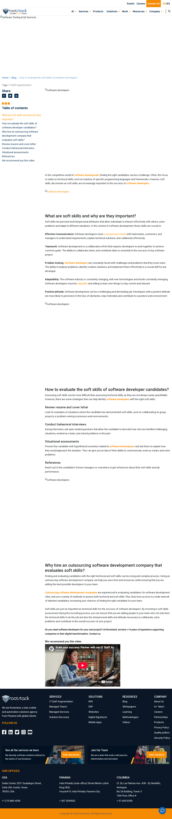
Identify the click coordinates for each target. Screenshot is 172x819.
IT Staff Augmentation (61, 701)
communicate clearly (114, 234)
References (8, 156)
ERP (91, 706)
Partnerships (161, 717)
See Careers (156, 754)
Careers (141, 3)
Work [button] (125, 11)
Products (98, 11)
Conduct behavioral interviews (18, 148)
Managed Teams (58, 706)
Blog (14, 77)
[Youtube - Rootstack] (30, 730)
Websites (94, 711)
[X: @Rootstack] (17, 730)
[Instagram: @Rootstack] (23, 730)
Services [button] (83, 11)
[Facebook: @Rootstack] (4, 730)
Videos (126, 722)
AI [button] (72, 11)
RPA (91, 701)
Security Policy (162, 737)
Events (130, 3)
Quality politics (162, 732)
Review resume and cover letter (19, 144)
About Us (159, 701)
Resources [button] (138, 11)
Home (5, 77)
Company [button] (154, 11)
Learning (127, 711)
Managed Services (59, 711)
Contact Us (153, 3)
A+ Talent (159, 706)
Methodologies (131, 717)
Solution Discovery (59, 717)
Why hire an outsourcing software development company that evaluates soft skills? (20, 135)
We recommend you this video (18, 160)
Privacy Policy (161, 727)
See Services (71, 754)
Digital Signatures (98, 717)
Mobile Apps (95, 722)
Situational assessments (15, 152)
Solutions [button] (112, 11)
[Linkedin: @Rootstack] (10, 730)
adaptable (82, 283)
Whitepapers (129, 706)
